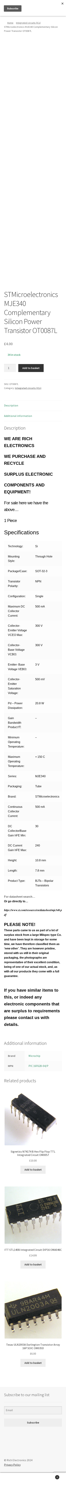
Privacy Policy (12, 1464)
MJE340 (40, 776)
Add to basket (31, 368)
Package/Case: (17, 571)
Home (10, 22)
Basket (51, 1475)
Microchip (34, 1056)
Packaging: (15, 786)
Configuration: (17, 596)
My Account (11, 1479)
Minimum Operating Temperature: (16, 742)
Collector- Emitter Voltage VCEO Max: (17, 630)
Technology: (15, 546)
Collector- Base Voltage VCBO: (16, 650)
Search (33, 1479)
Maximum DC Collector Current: (16, 611)
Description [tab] (11, 405)
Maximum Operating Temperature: (16, 761)
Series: (12, 776)
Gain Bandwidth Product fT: (14, 723)
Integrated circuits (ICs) (28, 22)
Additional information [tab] (18, 416)
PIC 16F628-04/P (38, 1066)
